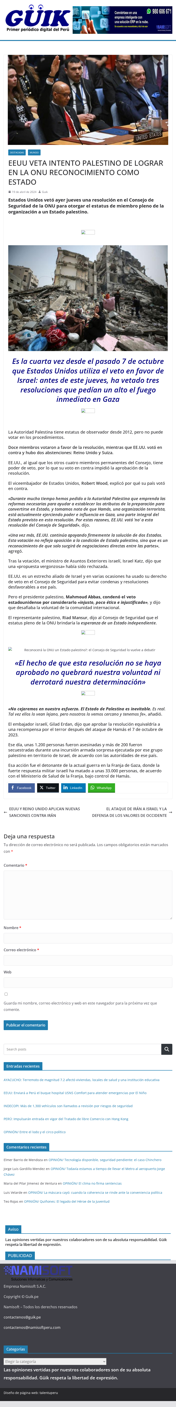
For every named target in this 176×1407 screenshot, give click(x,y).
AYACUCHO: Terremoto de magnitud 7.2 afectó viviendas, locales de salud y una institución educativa (82, 1080)
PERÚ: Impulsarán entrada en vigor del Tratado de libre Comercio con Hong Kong (66, 1119)
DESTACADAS (17, 152)
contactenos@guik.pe (22, 1317)
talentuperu (49, 1393)
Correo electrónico (21, 949)
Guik (45, 192)
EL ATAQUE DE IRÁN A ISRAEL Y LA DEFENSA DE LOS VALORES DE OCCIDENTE (129, 812)
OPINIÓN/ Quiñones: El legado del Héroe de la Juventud (67, 1201)
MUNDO (34, 152)
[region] (122, 20)
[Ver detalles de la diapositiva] (122, 20)
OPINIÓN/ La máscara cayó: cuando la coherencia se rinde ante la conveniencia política (95, 1192)
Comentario (15, 865)
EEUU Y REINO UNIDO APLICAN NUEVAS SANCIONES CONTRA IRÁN (44, 812)
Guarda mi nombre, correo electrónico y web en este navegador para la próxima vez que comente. (80, 1006)
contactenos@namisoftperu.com (32, 1327)
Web (7, 972)
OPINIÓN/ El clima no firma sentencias (92, 1183)
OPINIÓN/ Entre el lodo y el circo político (35, 1132)
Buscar (167, 1049)
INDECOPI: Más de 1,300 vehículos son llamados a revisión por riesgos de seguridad (68, 1106)
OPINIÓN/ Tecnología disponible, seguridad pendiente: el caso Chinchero (105, 1160)
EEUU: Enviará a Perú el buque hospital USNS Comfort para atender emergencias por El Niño (75, 1093)
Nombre (12, 927)
